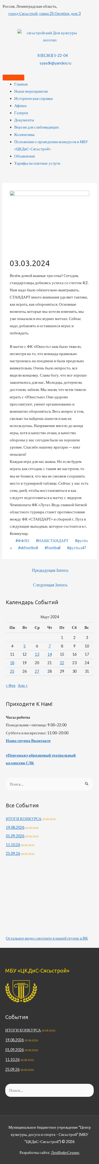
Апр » (22, 685)
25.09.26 (13, 853)
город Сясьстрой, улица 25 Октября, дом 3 (44, 13)
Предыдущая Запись (50, 570)
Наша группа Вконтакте (28, 740)
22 (62, 662)
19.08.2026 (15, 827)
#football (52, 547)
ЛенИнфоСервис (65, 1152)
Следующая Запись (50, 584)
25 (12, 671)
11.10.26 (13, 844)
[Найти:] (49, 784)
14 (50, 654)
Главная (21, 84)
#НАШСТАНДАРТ (52, 540)
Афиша (20, 105)
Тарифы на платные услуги (37, 163)
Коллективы (24, 134)
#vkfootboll (28, 547)
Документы (24, 120)
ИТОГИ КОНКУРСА (23, 818)
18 (12, 662)
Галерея (21, 112)
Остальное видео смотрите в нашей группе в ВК (47, 938)
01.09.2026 (15, 836)
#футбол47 (76, 547)
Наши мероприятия (31, 91)
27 (37, 671)
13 (37, 654)
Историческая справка (33, 98)
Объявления (24, 156)
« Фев (10, 685)
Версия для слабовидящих (36, 127)
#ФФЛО (22, 540)
